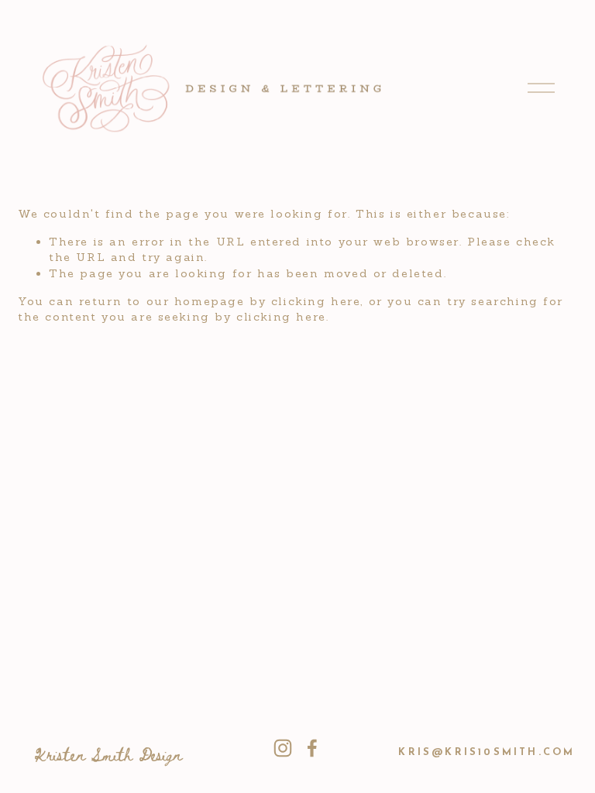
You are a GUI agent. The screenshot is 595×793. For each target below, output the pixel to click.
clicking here (316, 301)
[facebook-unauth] (312, 748)
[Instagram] (282, 748)
